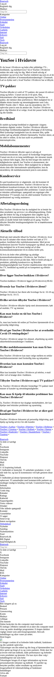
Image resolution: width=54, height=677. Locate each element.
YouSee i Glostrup (8, 429)
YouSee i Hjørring (25, 427)
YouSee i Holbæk (27, 429)
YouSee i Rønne (44, 429)
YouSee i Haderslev (9, 432)
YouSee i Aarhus (7, 427)
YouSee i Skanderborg (30, 432)
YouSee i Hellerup (44, 427)
